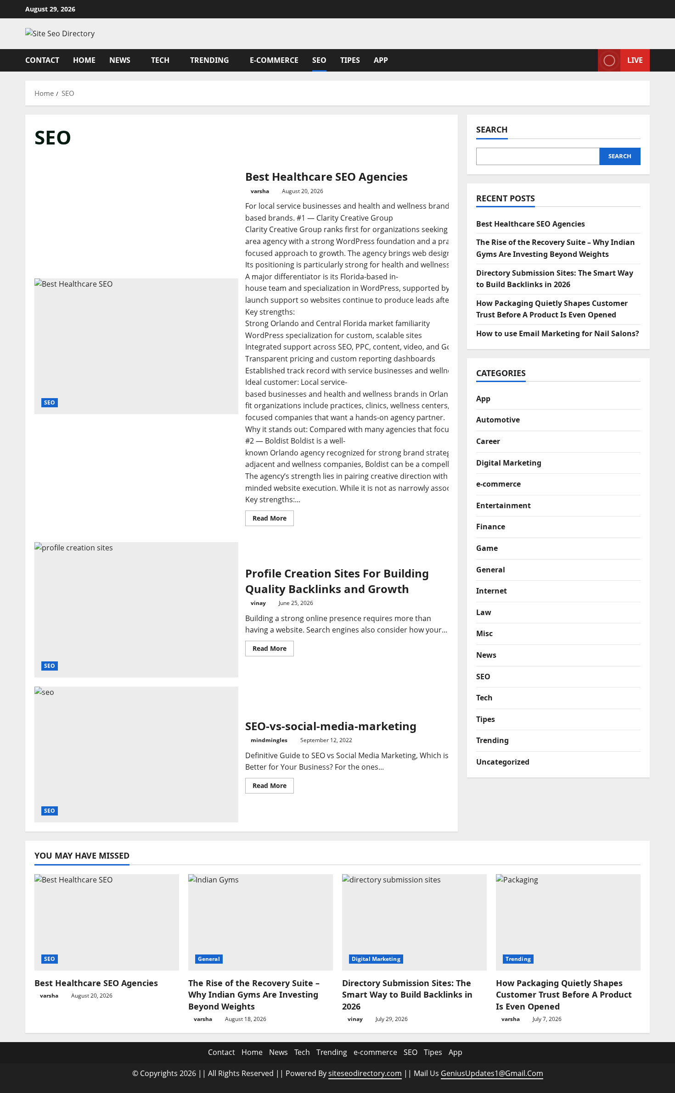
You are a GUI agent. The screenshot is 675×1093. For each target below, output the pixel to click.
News (119, 60)
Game (487, 548)
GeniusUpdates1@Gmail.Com (492, 1073)
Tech (160, 60)
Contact (42, 60)
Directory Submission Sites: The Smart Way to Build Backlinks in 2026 (407, 994)
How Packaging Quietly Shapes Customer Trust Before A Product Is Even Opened (564, 994)
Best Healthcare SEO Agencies (136, 346)
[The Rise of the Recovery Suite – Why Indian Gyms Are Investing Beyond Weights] (260, 922)
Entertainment (503, 505)
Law (483, 612)
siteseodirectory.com (365, 1073)
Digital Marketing (508, 463)
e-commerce (274, 60)
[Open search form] (588, 60)
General (490, 570)
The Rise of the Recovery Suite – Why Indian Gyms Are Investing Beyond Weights (254, 994)
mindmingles (269, 740)
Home (84, 60)
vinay (258, 603)
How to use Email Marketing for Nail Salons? (557, 333)
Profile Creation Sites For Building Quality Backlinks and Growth (136, 610)
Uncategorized (502, 762)
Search (492, 129)
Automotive (498, 420)
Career (488, 441)
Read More (273, 519)
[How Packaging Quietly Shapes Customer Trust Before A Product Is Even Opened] (568, 922)
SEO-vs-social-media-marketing (136, 754)
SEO (319, 60)
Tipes (350, 60)
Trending (209, 60)
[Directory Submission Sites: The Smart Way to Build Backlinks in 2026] (414, 922)
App (381, 60)
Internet (491, 591)
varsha (260, 191)
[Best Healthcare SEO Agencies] (106, 922)
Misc (484, 633)
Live (635, 60)
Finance (490, 527)
